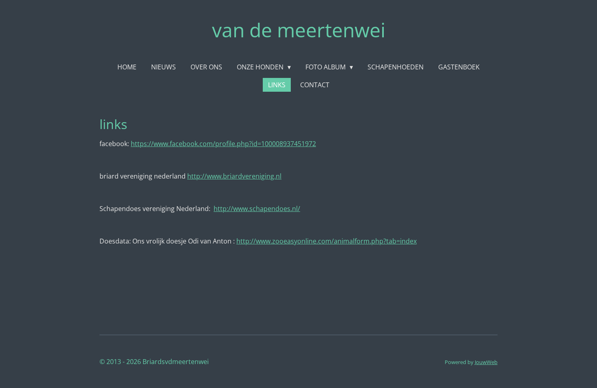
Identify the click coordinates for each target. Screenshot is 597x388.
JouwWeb (486, 362)
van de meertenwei (298, 30)
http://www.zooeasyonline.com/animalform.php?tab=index (326, 241)
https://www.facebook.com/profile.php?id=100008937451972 (223, 143)
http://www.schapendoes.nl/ (257, 208)
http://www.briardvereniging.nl (234, 176)
